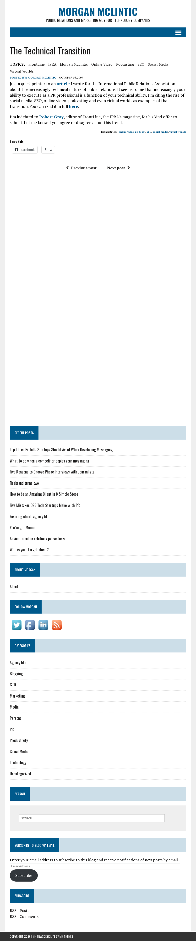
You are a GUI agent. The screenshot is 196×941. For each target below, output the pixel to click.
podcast (140, 131)
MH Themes (66, 936)
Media (14, 707)
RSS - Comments (24, 916)
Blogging (16, 674)
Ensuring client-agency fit (28, 516)
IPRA (52, 64)
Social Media (19, 751)
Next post (116, 167)
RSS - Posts (19, 910)
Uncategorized (20, 774)
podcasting (125, 64)
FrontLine (36, 64)
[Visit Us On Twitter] (16, 628)
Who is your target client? (29, 549)
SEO (141, 64)
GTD (13, 685)
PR (12, 729)
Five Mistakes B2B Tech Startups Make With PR (45, 505)
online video (102, 64)
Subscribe (23, 875)
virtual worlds (177, 131)
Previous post (84, 167)
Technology (18, 762)
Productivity (19, 740)
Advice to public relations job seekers (37, 538)
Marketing (17, 696)
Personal (16, 718)
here (73, 106)
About (14, 586)
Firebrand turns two (24, 483)
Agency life (18, 662)
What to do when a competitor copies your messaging (49, 461)
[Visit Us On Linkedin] (43, 628)
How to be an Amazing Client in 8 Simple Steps (44, 494)
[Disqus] (98, 240)
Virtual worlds (22, 71)
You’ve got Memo (22, 527)
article (63, 83)
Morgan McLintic (74, 64)
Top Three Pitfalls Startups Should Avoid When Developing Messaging (61, 449)
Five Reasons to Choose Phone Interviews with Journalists (52, 472)
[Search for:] (92, 817)
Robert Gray (51, 117)
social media (158, 64)
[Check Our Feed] (56, 628)
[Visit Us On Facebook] (30, 628)
